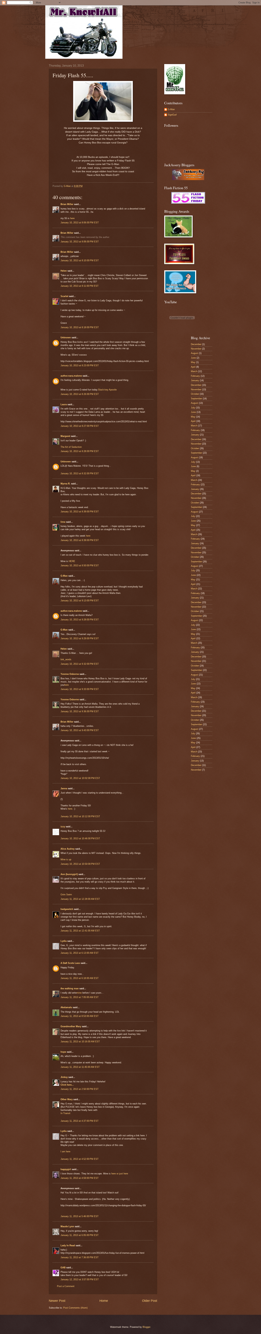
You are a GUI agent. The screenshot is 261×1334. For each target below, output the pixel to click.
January (195, 380)
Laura (64, 404)
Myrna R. (65, 483)
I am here (65, 1151)
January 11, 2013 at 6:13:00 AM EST (80, 953)
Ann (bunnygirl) (69, 874)
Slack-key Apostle (107, 389)
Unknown (66, 337)
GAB (63, 1267)
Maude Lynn (67, 1226)
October (195, 394)
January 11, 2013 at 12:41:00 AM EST (80, 930)
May (193, 362)
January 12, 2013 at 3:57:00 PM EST (80, 1279)
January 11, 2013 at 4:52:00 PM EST (80, 1159)
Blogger (146, 1327)
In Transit (65, 1113)
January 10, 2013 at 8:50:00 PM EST (80, 565)
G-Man (64, 575)
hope (63, 1052)
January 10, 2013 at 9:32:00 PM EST (80, 664)
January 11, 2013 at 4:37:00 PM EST (80, 1121)
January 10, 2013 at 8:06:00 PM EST (80, 222)
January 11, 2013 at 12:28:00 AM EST (80, 899)
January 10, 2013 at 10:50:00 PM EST (80, 864)
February (195, 376)
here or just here (119, 1173)
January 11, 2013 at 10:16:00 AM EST (80, 1041)
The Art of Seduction (71, 447)
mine (79, 992)
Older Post (149, 1301)
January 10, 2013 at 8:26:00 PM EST (80, 394)
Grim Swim (66, 894)
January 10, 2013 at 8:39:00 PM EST (80, 511)
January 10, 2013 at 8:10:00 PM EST (80, 260)
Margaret (65, 436)
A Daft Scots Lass (70, 963)
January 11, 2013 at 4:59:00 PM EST (80, 1178)
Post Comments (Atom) (75, 1307)
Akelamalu (66, 1007)
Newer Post (57, 1301)
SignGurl (172, 114)
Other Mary (67, 1099)
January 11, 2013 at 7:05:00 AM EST (80, 997)
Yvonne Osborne (70, 674)
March (194, 371)
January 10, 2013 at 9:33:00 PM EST (80, 689)
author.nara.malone (71, 375)
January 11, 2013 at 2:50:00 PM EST (80, 1089)
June (193, 357)
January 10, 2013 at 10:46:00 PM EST (80, 838)
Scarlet (64, 296)
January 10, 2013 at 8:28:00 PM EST (80, 451)
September (196, 398)
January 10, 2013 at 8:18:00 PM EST (80, 327)
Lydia (64, 941)
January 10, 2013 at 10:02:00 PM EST (80, 778)
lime (63, 522)
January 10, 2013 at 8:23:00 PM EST (80, 365)
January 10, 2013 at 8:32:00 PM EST (80, 473)
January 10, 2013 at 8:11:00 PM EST (80, 286)
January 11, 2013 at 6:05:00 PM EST (80, 1235)
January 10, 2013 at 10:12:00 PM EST (80, 816)
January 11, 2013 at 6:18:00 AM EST (80, 978)
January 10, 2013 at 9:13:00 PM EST (80, 600)
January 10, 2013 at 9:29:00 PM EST (80, 638)
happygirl (66, 1169)
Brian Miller (67, 204)
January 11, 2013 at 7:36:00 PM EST (80, 1257)
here (72, 218)
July (193, 407)
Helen (64, 270)
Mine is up (66, 859)
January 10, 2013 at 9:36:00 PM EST (80, 711)
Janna (64, 788)
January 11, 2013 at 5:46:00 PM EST (80, 1216)
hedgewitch (67, 909)
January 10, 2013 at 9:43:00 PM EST (80, 730)
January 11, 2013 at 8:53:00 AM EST (80, 1016)
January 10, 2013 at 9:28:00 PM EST (80, 619)
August (194, 353)
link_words (66, 659)
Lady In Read (68, 1245)
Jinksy (64, 1077)
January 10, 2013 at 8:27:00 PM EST (80, 426)
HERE (72, 561)
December (196, 344)
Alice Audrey (68, 848)
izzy (63, 826)
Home (103, 1301)
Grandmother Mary (71, 1026)
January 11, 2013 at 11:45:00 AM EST (80, 1067)
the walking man (70, 988)
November (196, 348)
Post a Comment (65, 1286)
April (193, 367)
